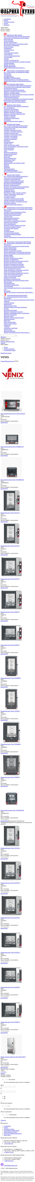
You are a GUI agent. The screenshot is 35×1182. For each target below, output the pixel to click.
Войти (2, 353)
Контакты (6, 25)
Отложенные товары (9, 350)
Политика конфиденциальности (13, 1133)
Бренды (6, 20)
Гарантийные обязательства (11, 1130)
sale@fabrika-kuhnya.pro (10, 1165)
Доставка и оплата (9, 22)
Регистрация (7, 353)
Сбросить (3, 1120)
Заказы (6, 347)
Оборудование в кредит (10, 1132)
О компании (7, 19)
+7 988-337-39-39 (8, 1152)
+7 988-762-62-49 (8, 1161)
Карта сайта (7, 1135)
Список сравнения (9, 349)
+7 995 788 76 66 (8, 1143)
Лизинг (6, 23)
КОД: (2, 415)
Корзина (3, 341)
